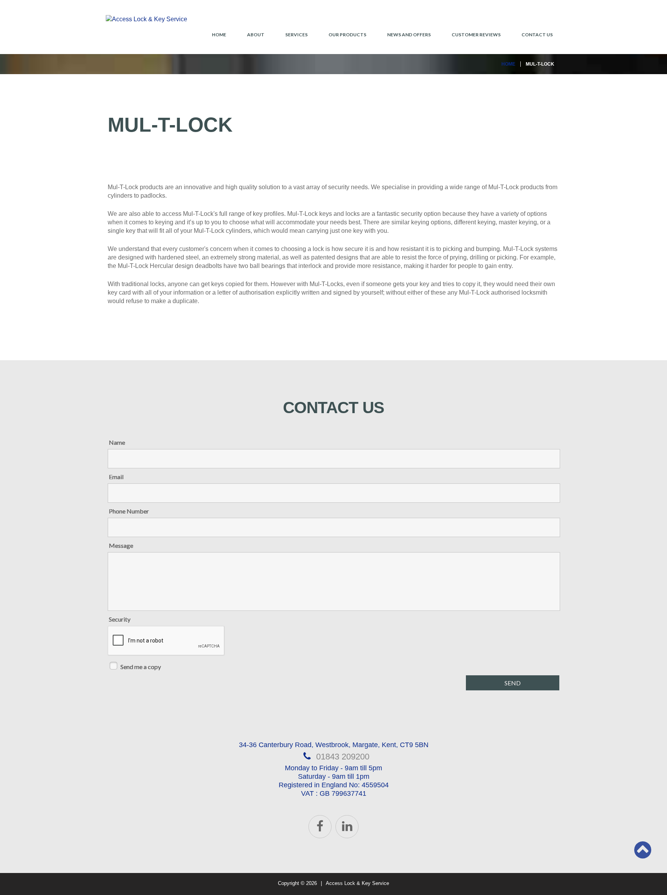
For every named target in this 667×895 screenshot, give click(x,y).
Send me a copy (140, 666)
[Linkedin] (347, 826)
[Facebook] (320, 826)
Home (219, 34)
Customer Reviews (476, 34)
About (255, 34)
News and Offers (409, 34)
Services (296, 34)
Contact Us (537, 34)
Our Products (347, 34)
